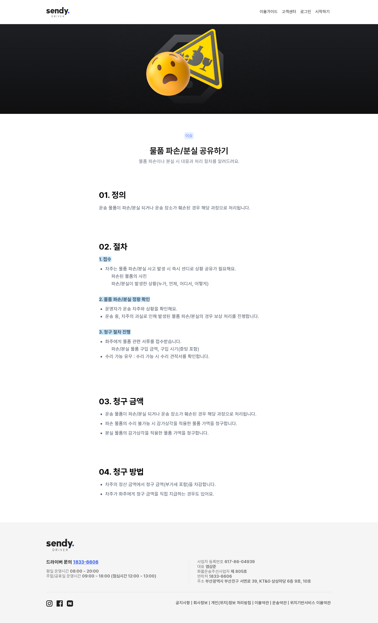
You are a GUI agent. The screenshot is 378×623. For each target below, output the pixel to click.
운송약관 (279, 602)
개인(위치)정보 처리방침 (231, 602)
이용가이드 (269, 11)
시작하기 (322, 11)
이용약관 (262, 602)
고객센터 (289, 11)
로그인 (305, 11)
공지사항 (183, 602)
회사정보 (200, 602)
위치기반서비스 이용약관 (310, 602)
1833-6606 (85, 562)
